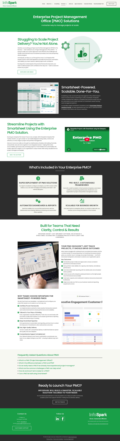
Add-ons (71, 3)
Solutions (63, 3)
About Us (49, 3)
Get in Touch (111, 3)
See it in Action (15, 155)
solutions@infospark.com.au (23, 423)
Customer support (22, 428)
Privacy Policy (50, 439)
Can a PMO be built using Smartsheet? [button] (33, 373)
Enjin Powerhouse (73, 437)
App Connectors (78, 3)
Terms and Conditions (58, 439)
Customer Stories (88, 3)
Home (43, 3)
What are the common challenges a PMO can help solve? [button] (40, 368)
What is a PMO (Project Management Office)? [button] (36, 360)
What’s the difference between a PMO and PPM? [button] (36, 363)
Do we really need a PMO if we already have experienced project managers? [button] (47, 365)
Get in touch (60, 402)
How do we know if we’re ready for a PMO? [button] (34, 371)
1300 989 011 (24, 421)
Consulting (56, 3)
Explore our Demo (27, 72)
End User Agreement (68, 439)
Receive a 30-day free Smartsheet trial (98, 423)
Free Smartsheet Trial (99, 3)
